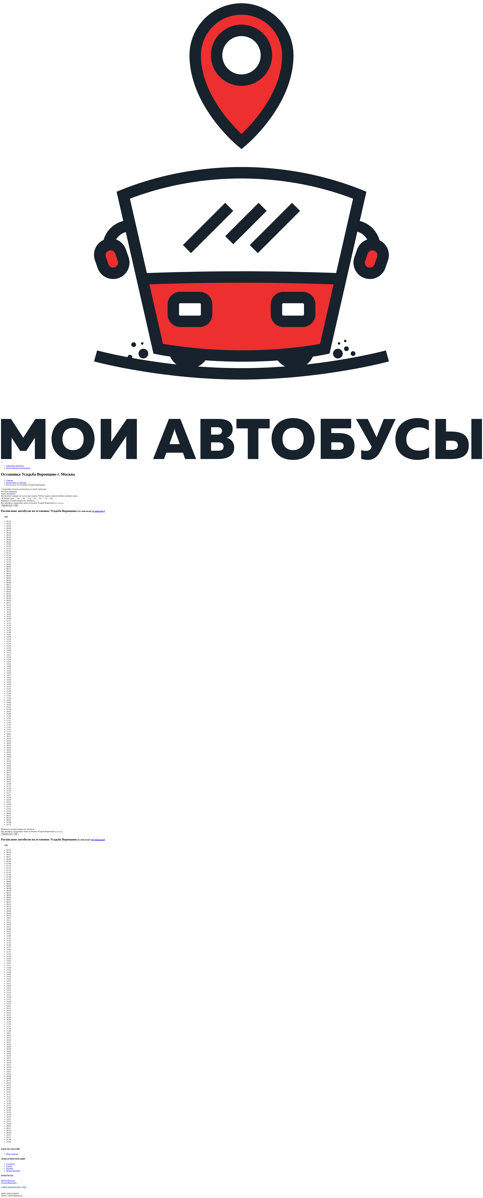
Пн (18, 498)
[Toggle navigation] (2, 462)
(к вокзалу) (98, 511)
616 (16, 505)
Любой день (9, 498)
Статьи (9, 1166)
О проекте (10, 1164)
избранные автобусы (15, 466)
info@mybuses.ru (8, 1180)
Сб (46, 498)
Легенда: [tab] (9, 491)
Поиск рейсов (12, 1154)
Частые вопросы (13, 1171)
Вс (51, 498)
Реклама (9, 1168)
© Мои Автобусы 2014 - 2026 (13, 1187)
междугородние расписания (18, 468)
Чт (35, 498)
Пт (40, 498)
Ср (29, 498)
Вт (24, 498)
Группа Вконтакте (9, 1183)
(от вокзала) (98, 839)
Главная (9, 480)
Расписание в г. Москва (16, 482)
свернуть (13, 491)
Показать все (7, 505)
